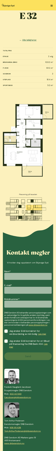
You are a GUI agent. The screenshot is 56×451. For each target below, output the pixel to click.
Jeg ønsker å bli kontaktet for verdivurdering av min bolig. (27, 332)
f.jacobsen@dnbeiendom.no (17, 397)
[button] (51, 5)
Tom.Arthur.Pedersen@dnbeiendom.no (22, 431)
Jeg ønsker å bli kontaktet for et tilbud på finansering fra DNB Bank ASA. (29, 344)
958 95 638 (15, 427)
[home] (7, 6)
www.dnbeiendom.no (38, 325)
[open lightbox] (28, 140)
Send (28, 356)
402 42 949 (15, 394)
